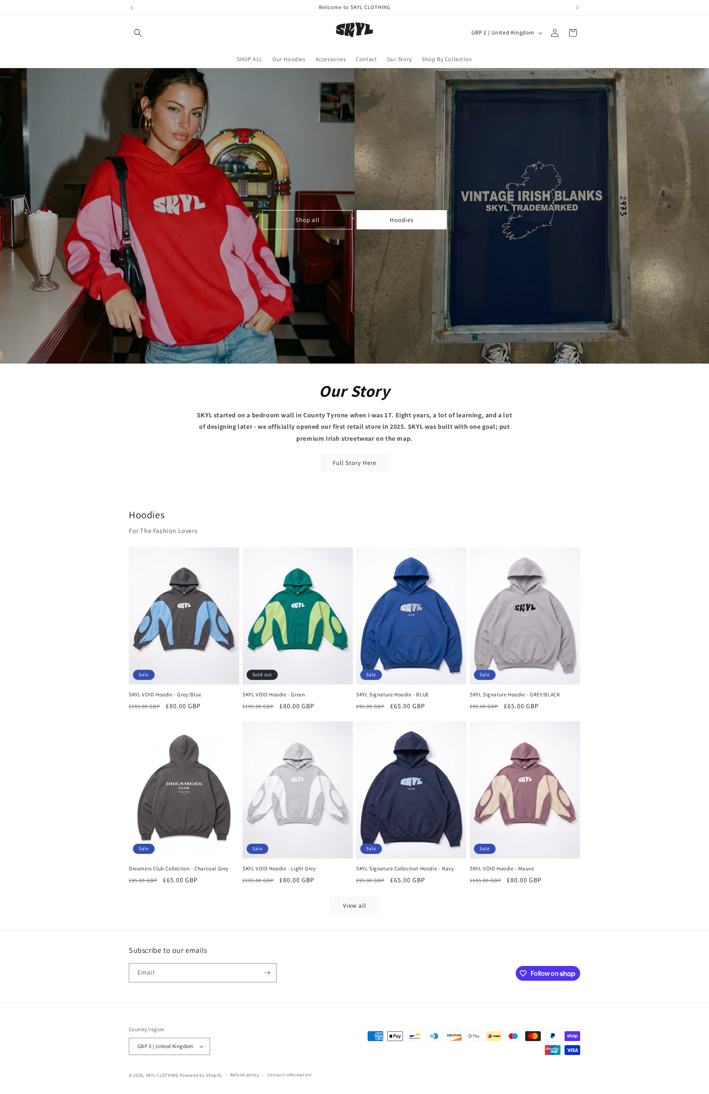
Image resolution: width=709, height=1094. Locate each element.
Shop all (307, 220)
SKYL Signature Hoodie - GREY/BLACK (515, 694)
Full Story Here (354, 463)
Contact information (290, 1075)
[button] (138, 33)
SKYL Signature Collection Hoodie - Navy (405, 868)
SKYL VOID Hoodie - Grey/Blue (165, 694)
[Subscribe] (267, 972)
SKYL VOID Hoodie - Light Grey (279, 868)
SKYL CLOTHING (162, 1075)
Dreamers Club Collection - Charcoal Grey (179, 868)
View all (354, 905)
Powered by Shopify (201, 1075)
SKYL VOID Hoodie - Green (273, 694)
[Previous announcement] (132, 8)
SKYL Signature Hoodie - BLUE (392, 694)
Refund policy (244, 1075)
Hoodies (402, 220)
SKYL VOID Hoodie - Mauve (502, 868)
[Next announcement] (577, 8)
